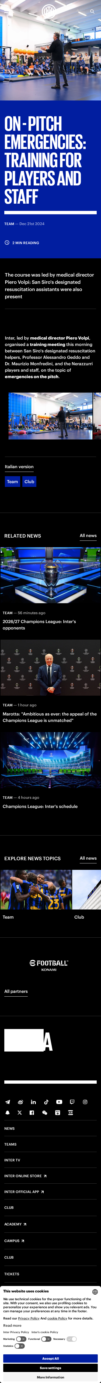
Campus (11, 1241)
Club (29, 481)
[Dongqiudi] (57, 1112)
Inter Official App (21, 1192)
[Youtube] (59, 1102)
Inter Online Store (23, 1176)
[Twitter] (19, 1112)
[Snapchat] (7, 1112)
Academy (13, 1224)
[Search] (92, 11)
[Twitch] (72, 1102)
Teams (10, 1144)
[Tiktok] (46, 1102)
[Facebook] (32, 1112)
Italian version (19, 466)
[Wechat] (44, 1112)
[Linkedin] (33, 1102)
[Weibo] (20, 1102)
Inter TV (12, 1160)
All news (88, 535)
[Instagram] (85, 1102)
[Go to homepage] (49, 11)
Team (12, 481)
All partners (16, 991)
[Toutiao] (70, 1112)
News (9, 1129)
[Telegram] (7, 1102)
